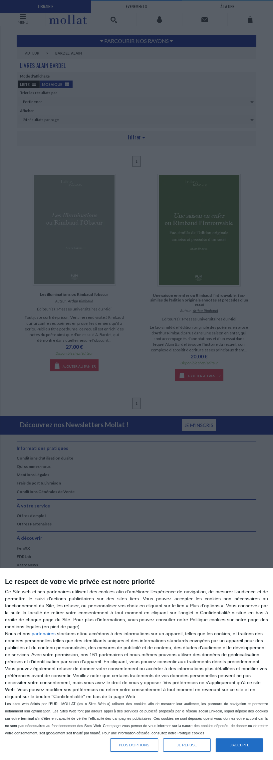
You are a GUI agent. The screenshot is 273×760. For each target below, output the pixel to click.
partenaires (44, 633)
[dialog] (136, 664)
